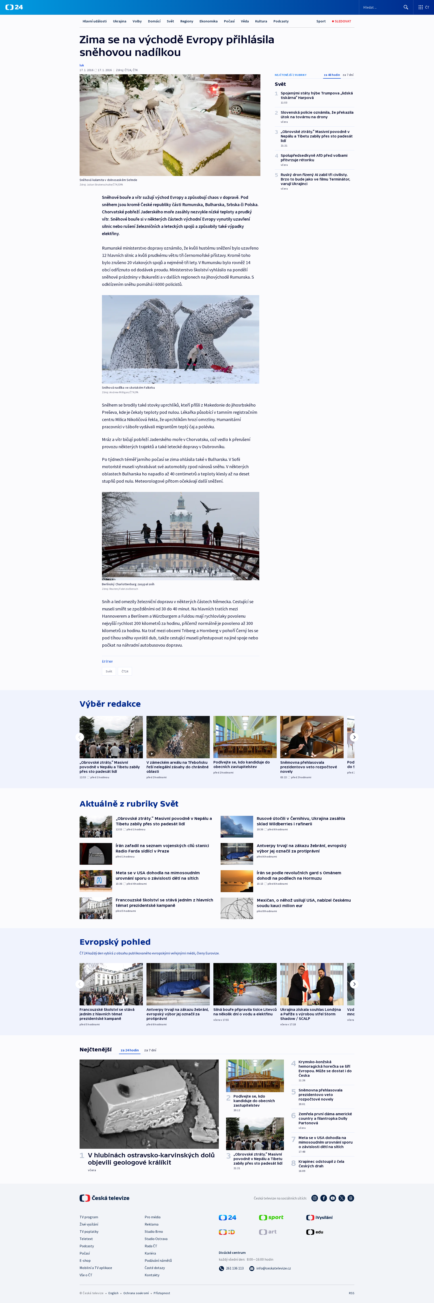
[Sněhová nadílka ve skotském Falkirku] (180, 339)
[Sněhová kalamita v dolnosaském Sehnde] (170, 125)
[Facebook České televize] (323, 1198)
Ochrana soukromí (136, 1293)
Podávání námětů (158, 1260)
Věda (245, 21)
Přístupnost (162, 1293)
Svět (170, 21)
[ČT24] (14, 7)
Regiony (186, 21)
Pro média (152, 1217)
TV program (89, 1217)
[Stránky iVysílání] (319, 1217)
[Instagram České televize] (314, 1198)
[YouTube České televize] (332, 1198)
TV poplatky (89, 1231)
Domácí (154, 21)
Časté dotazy (155, 1267)
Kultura (261, 21)
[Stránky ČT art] (267, 1231)
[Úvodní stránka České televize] (105, 1198)
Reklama (151, 1224)
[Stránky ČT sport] (271, 1217)
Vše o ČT (86, 1275)
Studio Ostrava (156, 1238)
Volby (137, 21)
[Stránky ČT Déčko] (227, 1231)
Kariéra (150, 1253)
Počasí (229, 21)
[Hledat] (406, 7)
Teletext (86, 1238)
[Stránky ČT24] (227, 1217)
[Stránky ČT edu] (314, 1231)
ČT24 (125, 671)
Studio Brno (154, 1231)
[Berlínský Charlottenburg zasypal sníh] (180, 536)
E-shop (85, 1260)
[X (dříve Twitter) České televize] (341, 1198)
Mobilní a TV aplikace (96, 1267)
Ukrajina (119, 21)
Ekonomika (209, 21)
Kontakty (152, 1275)
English (113, 1293)
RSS (351, 1293)
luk (82, 65)
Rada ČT (151, 1246)
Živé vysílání (89, 1224)
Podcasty (281, 21)
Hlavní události (95, 21)
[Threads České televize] (350, 1198)
